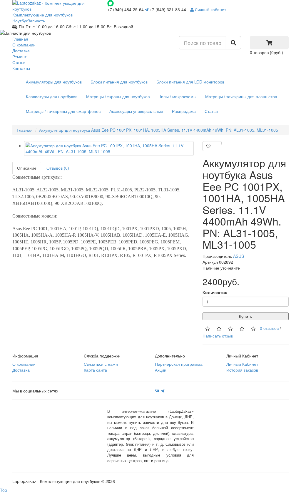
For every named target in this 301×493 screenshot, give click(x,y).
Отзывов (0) (57, 168)
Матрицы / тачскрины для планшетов (241, 96)
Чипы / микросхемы (177, 96)
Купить (245, 316)
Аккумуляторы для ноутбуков (54, 82)
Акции (160, 370)
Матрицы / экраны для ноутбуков (118, 96)
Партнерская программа (179, 364)
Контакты (21, 68)
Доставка (21, 51)
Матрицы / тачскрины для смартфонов (63, 111)
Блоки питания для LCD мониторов (190, 82)
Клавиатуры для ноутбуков (51, 96)
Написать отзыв (218, 336)
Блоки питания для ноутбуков (119, 82)
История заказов (242, 370)
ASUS (238, 256)
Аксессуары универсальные (136, 111)
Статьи (19, 62)
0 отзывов (269, 328)
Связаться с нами (101, 364)
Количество (215, 292)
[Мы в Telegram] (162, 391)
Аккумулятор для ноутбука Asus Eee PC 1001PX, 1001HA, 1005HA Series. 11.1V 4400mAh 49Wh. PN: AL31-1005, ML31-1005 (158, 130)
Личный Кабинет (242, 364)
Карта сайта (95, 370)
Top (3, 490)
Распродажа (184, 111)
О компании (24, 45)
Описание (26, 168)
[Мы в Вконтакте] (157, 391)
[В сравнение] (218, 143)
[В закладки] (208, 146)
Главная (20, 39)
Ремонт (19, 56)
